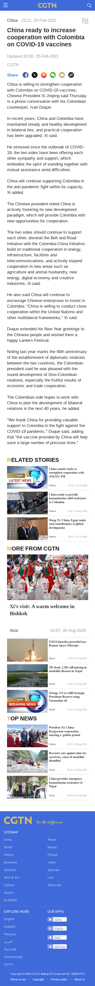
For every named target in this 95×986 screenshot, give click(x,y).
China (8, 839)
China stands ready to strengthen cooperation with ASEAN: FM (66, 472)
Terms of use (18, 979)
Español (9, 926)
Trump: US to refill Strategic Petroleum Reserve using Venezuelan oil (67, 696)
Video (52, 862)
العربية (8, 942)
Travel (52, 839)
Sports (8, 892)
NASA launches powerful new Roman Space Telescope (67, 643)
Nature (52, 847)
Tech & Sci (11, 877)
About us (79, 979)
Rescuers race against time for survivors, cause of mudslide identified (67, 756)
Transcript (54, 885)
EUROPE (10, 900)
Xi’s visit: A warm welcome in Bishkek (42, 609)
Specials (54, 870)
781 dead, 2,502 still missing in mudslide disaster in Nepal (68, 669)
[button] (13, 593)
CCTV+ (9, 964)
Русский (10, 949)
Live (50, 877)
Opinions (10, 870)
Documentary (13, 957)
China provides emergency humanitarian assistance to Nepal (66, 782)
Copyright (39, 979)
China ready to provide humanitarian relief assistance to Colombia (67, 498)
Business (10, 862)
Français (10, 934)
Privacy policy (59, 979)
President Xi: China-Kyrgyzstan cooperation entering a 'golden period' (65, 731)
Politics (9, 855)
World (8, 847)
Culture (9, 885)
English (9, 919)
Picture (52, 855)
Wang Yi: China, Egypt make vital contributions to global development (67, 524)
